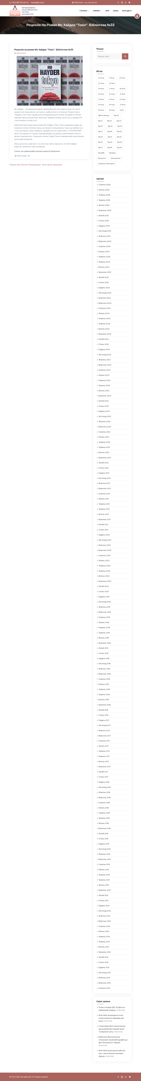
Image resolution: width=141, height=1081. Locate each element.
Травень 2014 (104, 942)
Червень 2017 (104, 751)
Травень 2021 (104, 509)
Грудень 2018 (104, 658)
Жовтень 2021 (104, 483)
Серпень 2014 (104, 926)
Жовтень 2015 (104, 854)
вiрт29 (119, 131)
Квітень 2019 (104, 638)
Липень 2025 (104, 251)
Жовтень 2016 (104, 792)
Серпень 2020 (105, 555)
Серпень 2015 (104, 864)
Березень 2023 (105, 396)
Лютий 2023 (104, 401)
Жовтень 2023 (104, 360)
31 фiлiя (122, 94)
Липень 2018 (104, 684)
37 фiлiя (122, 105)
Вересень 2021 (105, 488)
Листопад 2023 (105, 354)
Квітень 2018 (104, 699)
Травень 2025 (104, 262)
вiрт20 (116, 115)
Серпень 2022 (104, 432)
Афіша (115, 11)
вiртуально (57, 165)
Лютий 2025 (104, 277)
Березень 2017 (105, 766)
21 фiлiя (111, 78)
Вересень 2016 (105, 797)
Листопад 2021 (105, 478)
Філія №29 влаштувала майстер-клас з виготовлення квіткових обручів (112, 1053)
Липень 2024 (104, 313)
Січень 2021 (103, 530)
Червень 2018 (104, 689)
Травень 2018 (104, 694)
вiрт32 (119, 137)
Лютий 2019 (103, 648)
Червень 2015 (104, 875)
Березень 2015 (105, 890)
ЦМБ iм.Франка (103, 115)
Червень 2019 (104, 627)
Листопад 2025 (105, 231)
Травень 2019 (104, 633)
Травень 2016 (104, 818)
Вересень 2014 (105, 921)
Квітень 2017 (104, 761)
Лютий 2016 (103, 833)
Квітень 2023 (104, 391)
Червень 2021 (104, 504)
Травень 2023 (104, 385)
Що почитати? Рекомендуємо (29, 165)
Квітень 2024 (104, 329)
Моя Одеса (127, 11)
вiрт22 (109, 121)
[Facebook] (118, 2)
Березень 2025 (105, 272)
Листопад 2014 (105, 911)
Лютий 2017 (103, 772)
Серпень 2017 (104, 741)
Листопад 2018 (105, 663)
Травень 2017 (104, 756)
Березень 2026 (105, 210)
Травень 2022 (104, 447)
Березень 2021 (105, 519)
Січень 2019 (103, 653)
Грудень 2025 (104, 226)
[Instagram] (122, 2)
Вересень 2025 (105, 241)
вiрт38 (110, 147)
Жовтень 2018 (104, 669)
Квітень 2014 (104, 947)
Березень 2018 (105, 705)
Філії (107, 11)
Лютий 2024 (104, 339)
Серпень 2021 (104, 494)
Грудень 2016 (104, 782)
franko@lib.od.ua (37, 2)
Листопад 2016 (105, 787)
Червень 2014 (104, 936)
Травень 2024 (104, 324)
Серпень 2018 (104, 679)
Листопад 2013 (105, 972)
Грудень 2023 (104, 349)
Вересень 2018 (105, 674)
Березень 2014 (105, 952)
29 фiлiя (101, 94)
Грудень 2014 (104, 905)
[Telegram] (129, 2)
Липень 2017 (104, 746)
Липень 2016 (104, 808)
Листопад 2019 (105, 602)
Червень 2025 (104, 257)
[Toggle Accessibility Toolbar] (137, 16)
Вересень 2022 (105, 427)
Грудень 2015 (104, 844)
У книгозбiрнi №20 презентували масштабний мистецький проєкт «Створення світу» (112, 1029)
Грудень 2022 (104, 411)
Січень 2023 (104, 406)
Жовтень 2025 (105, 236)
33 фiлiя (112, 99)
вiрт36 (119, 142)
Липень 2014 (104, 931)
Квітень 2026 (104, 205)
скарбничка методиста (106, 164)
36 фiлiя (112, 105)
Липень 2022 (104, 437)
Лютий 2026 (104, 215)
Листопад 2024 (105, 293)
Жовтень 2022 (104, 421)
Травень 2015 (104, 880)
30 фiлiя (112, 94)
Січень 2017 (103, 777)
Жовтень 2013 (104, 978)
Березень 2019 (105, 643)
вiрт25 (110, 126)
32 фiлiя (101, 99)
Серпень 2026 (104, 184)
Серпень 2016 (104, 802)
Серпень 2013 (104, 988)
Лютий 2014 (103, 957)
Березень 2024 (105, 334)
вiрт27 (100, 131)
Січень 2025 (104, 282)
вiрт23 (119, 121)
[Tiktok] (125, 2)
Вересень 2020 (105, 550)
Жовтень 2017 (104, 730)
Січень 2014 (104, 962)
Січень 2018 (103, 715)
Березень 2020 (105, 581)
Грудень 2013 (104, 967)
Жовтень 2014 (104, 916)
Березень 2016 (105, 828)
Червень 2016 (104, 813)
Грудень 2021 (104, 473)
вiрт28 (110, 131)
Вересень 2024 (105, 303)
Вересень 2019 (105, 612)
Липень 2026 (104, 190)
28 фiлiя (122, 89)
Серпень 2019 (104, 617)
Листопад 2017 (105, 725)
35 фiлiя (101, 105)
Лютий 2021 (103, 524)
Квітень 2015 (104, 885)
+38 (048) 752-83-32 (19, 2)
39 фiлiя (112, 110)
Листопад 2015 (105, 849)
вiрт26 (119, 126)
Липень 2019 (104, 622)
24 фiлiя (101, 83)
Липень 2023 (104, 375)
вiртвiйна (112, 153)
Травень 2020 (104, 571)
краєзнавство (116, 158)
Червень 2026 (104, 195)
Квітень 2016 (104, 823)
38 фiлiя (101, 110)
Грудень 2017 (104, 720)
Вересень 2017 (105, 736)
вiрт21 (100, 121)
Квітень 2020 (104, 576)
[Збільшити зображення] (80, 59)
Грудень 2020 (104, 535)
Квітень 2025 (104, 267)
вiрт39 (119, 147)
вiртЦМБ (101, 153)
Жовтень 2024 (105, 298)
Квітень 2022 (104, 452)
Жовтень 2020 (105, 545)
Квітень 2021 (104, 514)
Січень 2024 (104, 344)
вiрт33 (49, 165)
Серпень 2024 (105, 308)
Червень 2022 (104, 442)
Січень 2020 (104, 591)
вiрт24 (100, 126)
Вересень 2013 (105, 983)
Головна (83, 11)
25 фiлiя (112, 83)
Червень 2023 (104, 380)
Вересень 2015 (105, 859)
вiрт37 (100, 147)
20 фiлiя (101, 78)
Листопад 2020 (105, 540)
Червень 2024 (104, 318)
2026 (122, 110)
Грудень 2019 (104, 597)
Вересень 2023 (105, 365)
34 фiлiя (123, 99)
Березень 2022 (105, 457)
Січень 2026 (104, 221)
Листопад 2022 (105, 416)
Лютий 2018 (103, 710)
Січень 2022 (104, 468)
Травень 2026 (104, 200)
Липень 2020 (104, 560)
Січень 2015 (103, 900)
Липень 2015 (104, 869)
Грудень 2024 (104, 287)
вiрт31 (110, 137)
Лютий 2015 (103, 895)
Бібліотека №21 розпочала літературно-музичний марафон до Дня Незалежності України (113, 1040)
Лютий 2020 (104, 586)
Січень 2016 (103, 838)
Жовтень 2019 (104, 607)
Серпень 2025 (104, 246)
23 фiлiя (122, 78)
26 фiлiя (101, 89)
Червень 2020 (104, 566)
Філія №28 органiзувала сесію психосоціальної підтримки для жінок (111, 1018)
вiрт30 (100, 137)
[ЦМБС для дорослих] (23, 11)
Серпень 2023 (104, 370)
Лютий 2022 (104, 463)
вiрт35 (110, 142)
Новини (96, 11)
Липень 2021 (104, 499)
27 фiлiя (112, 89)
